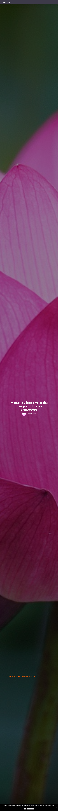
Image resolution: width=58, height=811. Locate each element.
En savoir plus (30, 808)
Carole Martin (31, 413)
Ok (25, 808)
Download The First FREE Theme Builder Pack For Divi (21, 676)
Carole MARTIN (7, 2)
